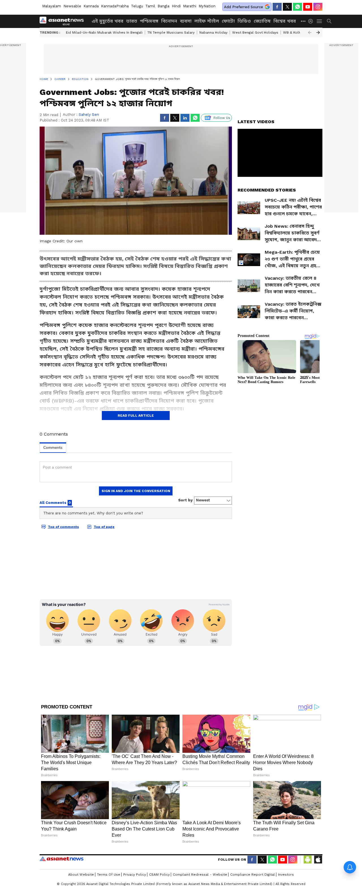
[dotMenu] (303, 21)
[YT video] (307, 7)
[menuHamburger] (319, 21)
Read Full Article (136, 415)
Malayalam (51, 6)
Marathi (189, 6)
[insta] (317, 7)
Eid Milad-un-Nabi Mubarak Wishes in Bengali (104, 32)
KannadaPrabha (115, 6)
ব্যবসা (185, 21)
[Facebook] (277, 7)
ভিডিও (244, 21)
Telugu (137, 6)
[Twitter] (287, 7)
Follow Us (222, 118)
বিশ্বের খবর (284, 21)
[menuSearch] (329, 21)
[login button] (312, 21)
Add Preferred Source (243, 7)
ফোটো (228, 21)
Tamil (150, 6)
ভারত (131, 21)
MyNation (207, 6)
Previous (309, 32)
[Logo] (64, 21)
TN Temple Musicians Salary (171, 32)
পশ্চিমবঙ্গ (149, 21)
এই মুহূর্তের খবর (107, 21)
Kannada (91, 6)
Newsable (72, 6)
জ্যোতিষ (262, 21)
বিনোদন (169, 21)
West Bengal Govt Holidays (255, 32)
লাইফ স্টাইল (206, 21)
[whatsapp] (297, 7)
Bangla (163, 6)
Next (318, 32)
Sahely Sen (89, 114)
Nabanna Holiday (213, 32)
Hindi (176, 6)
